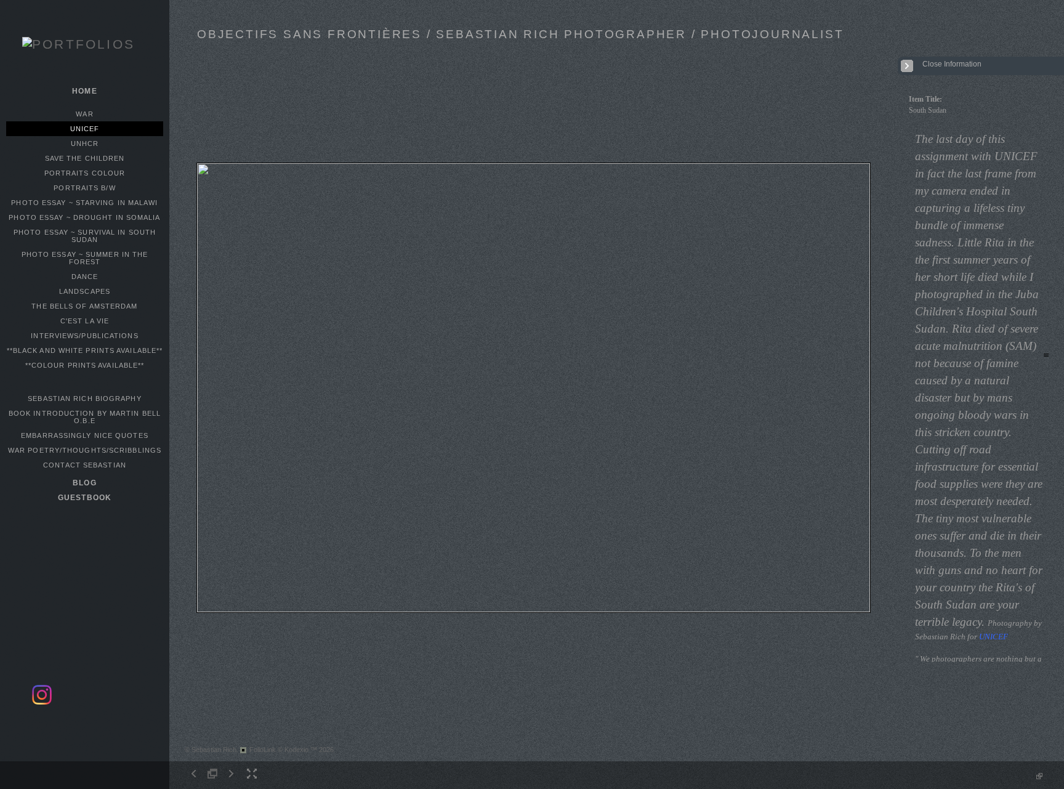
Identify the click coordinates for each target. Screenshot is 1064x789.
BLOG (84, 483)
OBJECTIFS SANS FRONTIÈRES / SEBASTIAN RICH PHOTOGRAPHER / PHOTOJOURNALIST (520, 34)
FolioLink (262, 749)
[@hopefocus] (42, 702)
